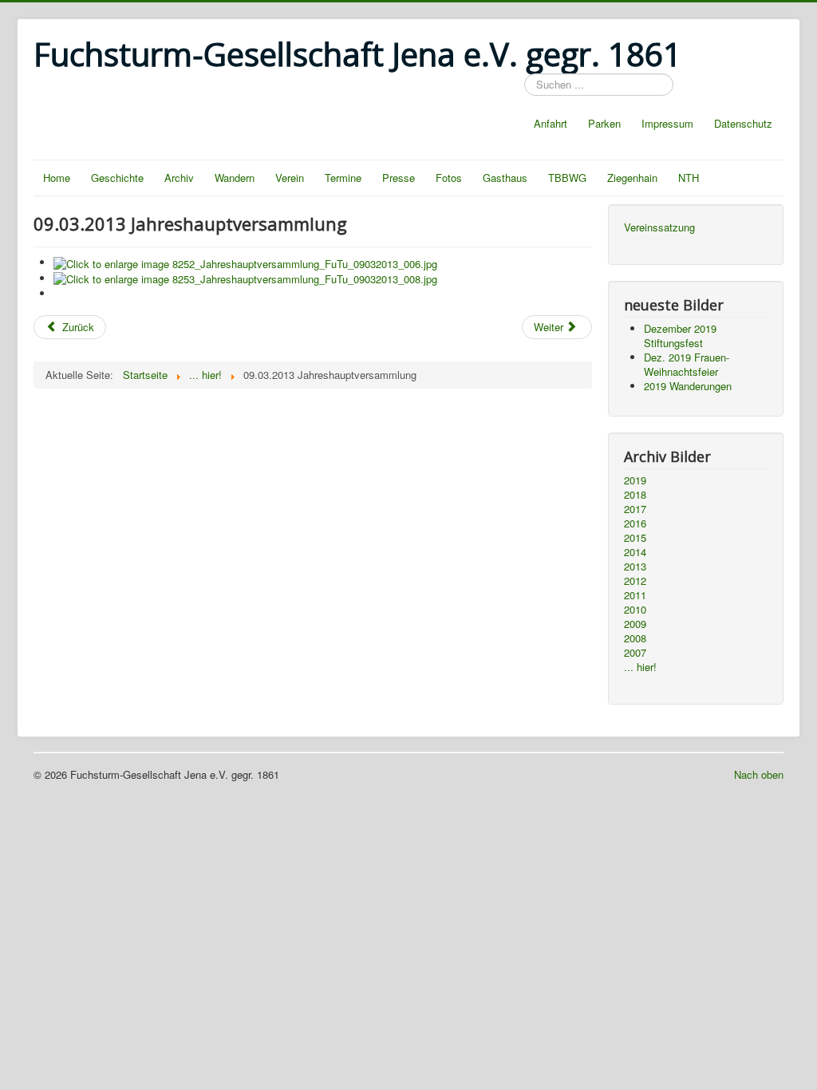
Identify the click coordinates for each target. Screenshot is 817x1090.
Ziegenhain (632, 177)
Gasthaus (505, 177)
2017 (635, 509)
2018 (635, 495)
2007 (635, 653)
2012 (635, 581)
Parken (604, 123)
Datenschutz (743, 123)
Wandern (235, 177)
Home (56, 177)
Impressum (667, 123)
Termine (343, 177)
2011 (635, 595)
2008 (635, 638)
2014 (635, 552)
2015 (635, 538)
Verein (289, 177)
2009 (635, 624)
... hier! (640, 667)
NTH (688, 177)
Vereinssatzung (659, 227)
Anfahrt (550, 123)
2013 (635, 566)
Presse (398, 177)
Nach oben (758, 774)
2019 (635, 480)
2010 (635, 609)
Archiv (179, 177)
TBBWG (567, 177)
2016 (635, 523)
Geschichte (117, 177)
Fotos (449, 177)
